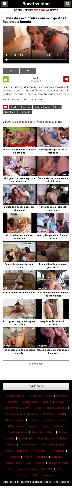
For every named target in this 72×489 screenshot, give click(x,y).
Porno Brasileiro (46, 438)
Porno (50, 432)
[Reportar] (28, 71)
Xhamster (46, 469)
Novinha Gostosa (43, 107)
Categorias (36, 386)
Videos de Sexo (27, 469)
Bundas (60, 401)
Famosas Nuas (13, 414)
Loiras (61, 420)
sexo (17, 87)
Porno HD (22, 450)
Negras (33, 426)
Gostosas (26, 107)
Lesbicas (48, 420)
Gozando (48, 414)
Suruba (53, 463)
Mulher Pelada (16, 426)
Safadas (57, 456)
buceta (65, 87)
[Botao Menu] (4, 4)
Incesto (33, 420)
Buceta (13, 107)
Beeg (49, 395)
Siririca (40, 463)
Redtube (42, 456)
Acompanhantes (15, 395)
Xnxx (60, 469)
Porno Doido (47, 444)
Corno (38, 407)
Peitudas (37, 432)
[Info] (11, 71)
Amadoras (35, 395)
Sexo (57, 107)
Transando (24, 112)
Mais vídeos (36, 363)
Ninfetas (58, 426)
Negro (45, 426)
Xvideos (23, 475)
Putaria (28, 456)
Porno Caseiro (28, 444)
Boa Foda (62, 395)
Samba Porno (13, 463)
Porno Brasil (26, 438)
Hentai (62, 414)
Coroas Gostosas (56, 407)
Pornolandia (57, 450)
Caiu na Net (11, 407)
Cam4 (26, 407)
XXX (35, 475)
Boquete (12, 401)
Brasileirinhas (30, 401)
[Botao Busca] (67, 4)
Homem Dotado (15, 420)
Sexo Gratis (9, 112)
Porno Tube (39, 450)
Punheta (14, 456)
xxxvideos (47, 475)
